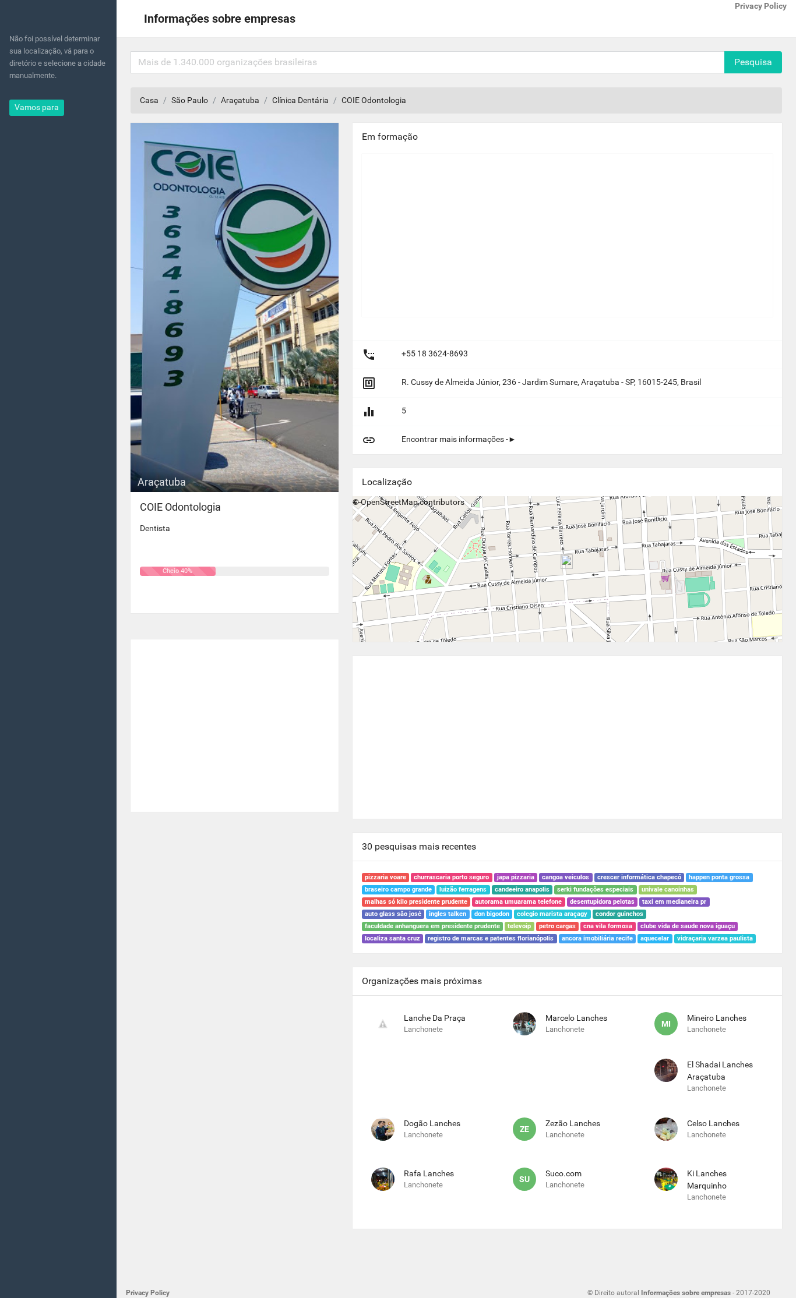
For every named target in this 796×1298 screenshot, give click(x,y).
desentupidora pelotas (602, 902)
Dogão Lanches (432, 1123)
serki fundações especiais (595, 889)
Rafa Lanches (429, 1173)
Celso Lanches (713, 1123)
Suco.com (563, 1173)
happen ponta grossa (719, 877)
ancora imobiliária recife (597, 938)
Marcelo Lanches (576, 1018)
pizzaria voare (385, 877)
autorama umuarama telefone (518, 902)
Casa (149, 100)
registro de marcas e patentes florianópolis (491, 938)
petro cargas (557, 926)
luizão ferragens (463, 889)
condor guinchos (619, 914)
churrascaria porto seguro (451, 877)
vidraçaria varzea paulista (715, 938)
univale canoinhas (668, 889)
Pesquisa (753, 62)
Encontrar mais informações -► (458, 439)
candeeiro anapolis (522, 889)
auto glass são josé (393, 914)
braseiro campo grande (398, 889)
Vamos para (37, 107)
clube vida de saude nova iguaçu (687, 926)
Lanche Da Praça (435, 1018)
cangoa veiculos (565, 877)
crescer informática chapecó (639, 877)
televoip (519, 926)
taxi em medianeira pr (674, 902)
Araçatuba (240, 100)
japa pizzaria (515, 877)
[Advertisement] (235, 720)
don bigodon (491, 914)
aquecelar (654, 938)
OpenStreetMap (389, 502)
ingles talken (447, 914)
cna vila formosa (607, 926)
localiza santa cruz (392, 938)
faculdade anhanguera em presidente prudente (432, 926)
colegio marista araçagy (552, 914)
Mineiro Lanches (716, 1018)
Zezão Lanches (572, 1123)
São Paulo (189, 100)
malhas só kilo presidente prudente (416, 902)
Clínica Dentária (300, 100)
